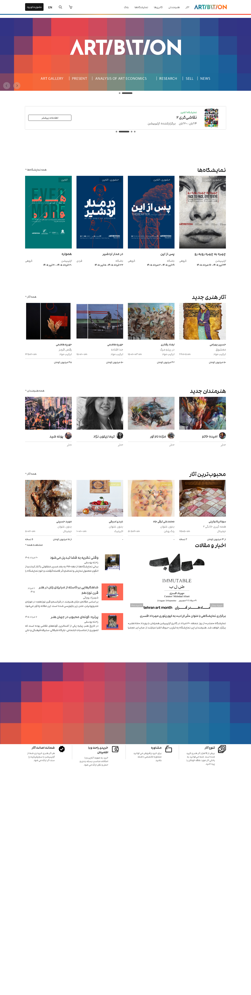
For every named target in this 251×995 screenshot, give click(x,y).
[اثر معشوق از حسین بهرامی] (202, 322)
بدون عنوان (167, 526)
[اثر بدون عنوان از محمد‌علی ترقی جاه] (151, 499)
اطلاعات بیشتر (50, 118)
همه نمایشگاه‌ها (36, 169)
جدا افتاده (117, 349)
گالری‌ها (158, 7)
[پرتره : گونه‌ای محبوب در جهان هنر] (112, 626)
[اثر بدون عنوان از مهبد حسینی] (48, 499)
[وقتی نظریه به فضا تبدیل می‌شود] (112, 567)
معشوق (221, 349)
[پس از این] (151, 247)
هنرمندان (174, 7)
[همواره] (48, 247)
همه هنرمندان (35, 390)
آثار (187, 7)
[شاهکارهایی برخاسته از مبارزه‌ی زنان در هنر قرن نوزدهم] (112, 596)
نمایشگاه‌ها (141, 7)
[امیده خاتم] (202, 414)
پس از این (167, 253)
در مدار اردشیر (112, 253)
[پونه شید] (48, 414)
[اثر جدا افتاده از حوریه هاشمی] (99, 322)
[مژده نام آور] (151, 414)
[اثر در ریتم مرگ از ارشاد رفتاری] (151, 322)
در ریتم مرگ (167, 349)
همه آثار (31, 296)
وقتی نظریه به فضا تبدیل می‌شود (74, 557)
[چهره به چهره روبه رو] (202, 247)
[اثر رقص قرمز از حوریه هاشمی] (48, 322)
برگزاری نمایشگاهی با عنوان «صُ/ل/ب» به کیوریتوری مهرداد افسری (183, 615)
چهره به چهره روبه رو (210, 253)
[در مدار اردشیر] (99, 247)
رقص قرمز (65, 349)
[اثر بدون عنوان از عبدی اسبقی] (99, 499)
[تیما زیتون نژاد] (99, 414)
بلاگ (126, 7)
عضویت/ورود (34, 7)
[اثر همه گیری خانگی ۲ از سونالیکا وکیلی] (202, 499)
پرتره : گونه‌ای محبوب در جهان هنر (74, 616)
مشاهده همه (35, 545)
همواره (67, 253)
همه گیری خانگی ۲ (214, 526)
